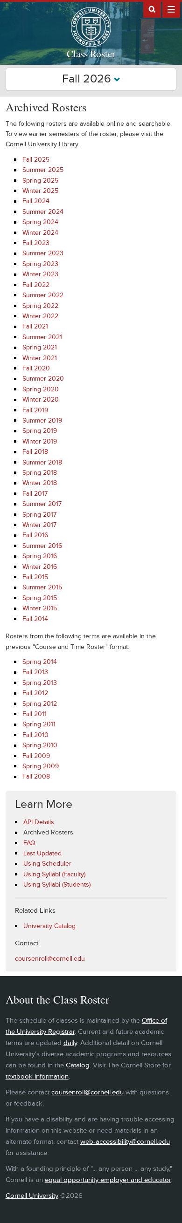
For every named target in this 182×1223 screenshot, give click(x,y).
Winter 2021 (39, 358)
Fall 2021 (35, 326)
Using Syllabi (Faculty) (54, 874)
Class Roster (91, 53)
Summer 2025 (42, 170)
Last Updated (42, 853)
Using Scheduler (47, 864)
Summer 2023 (42, 253)
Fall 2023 (35, 243)
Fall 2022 (35, 285)
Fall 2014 (35, 619)
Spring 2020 (40, 389)
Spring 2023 (40, 264)
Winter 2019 (39, 441)
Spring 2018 (39, 473)
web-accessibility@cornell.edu (125, 1141)
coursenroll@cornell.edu (50, 959)
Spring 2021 (39, 347)
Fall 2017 (35, 494)
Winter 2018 (39, 483)
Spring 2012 (39, 704)
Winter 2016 (39, 567)
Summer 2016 (42, 546)
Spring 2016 (39, 556)
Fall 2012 (35, 693)
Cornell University (32, 1195)
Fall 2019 (35, 410)
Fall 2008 (36, 776)
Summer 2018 (42, 462)
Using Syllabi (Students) (57, 884)
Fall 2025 (35, 160)
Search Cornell (152, 9)
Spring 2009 (40, 766)
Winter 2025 (40, 191)
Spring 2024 (40, 222)
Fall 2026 (88, 79)
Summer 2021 (42, 337)
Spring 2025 (40, 180)
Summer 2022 (42, 295)
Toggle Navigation (171, 9)
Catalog (78, 1065)
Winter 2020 (40, 399)
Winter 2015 (39, 608)
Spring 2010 (39, 745)
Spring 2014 (39, 662)
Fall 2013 (35, 672)
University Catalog (49, 926)
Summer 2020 (43, 379)
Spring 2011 (39, 724)
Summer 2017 (42, 504)
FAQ (29, 843)
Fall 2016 (35, 535)
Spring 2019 (39, 431)
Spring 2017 (39, 515)
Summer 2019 (42, 420)
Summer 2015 (42, 587)
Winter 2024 (40, 233)
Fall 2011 (34, 714)
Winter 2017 (39, 525)
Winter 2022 (40, 316)
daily (70, 1043)
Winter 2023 (40, 274)
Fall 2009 (36, 756)
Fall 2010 (35, 735)
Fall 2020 (36, 368)
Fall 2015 (35, 577)
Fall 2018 (35, 452)
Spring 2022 (40, 306)
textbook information (37, 1076)
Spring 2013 (39, 683)
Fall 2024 (35, 201)
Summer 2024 (42, 212)
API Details (38, 822)
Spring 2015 (39, 598)
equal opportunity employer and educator (108, 1179)
